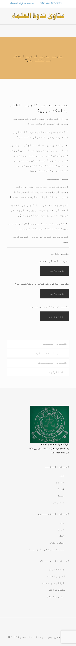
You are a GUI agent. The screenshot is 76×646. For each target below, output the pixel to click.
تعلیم (60, 482)
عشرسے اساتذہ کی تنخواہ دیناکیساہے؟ (42, 283)
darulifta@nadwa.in (22, 3)
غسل (61, 535)
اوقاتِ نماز (56, 569)
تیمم (61, 529)
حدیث (61, 495)
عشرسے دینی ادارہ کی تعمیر (49, 306)
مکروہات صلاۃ (55, 596)
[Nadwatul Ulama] (38, 16)
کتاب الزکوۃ (58, 372)
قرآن (61, 488)
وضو (61, 522)
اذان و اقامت (56, 576)
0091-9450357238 (50, 3)
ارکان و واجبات (53, 582)
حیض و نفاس (56, 542)
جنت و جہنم (56, 502)
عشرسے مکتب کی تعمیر (54, 261)
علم (61, 475)
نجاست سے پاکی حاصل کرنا (46, 549)
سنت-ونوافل (57, 589)
